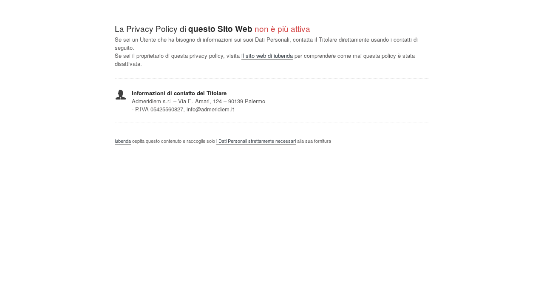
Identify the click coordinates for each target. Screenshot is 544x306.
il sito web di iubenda (267, 55)
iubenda (123, 140)
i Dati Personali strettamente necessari (256, 140)
